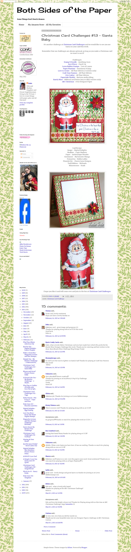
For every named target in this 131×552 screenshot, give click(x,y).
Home (21, 25)
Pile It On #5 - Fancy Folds (30, 472)
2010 (23, 490)
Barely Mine (58, 80)
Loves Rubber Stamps (70, 66)
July (24, 326)
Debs (47, 324)
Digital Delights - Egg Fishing (29, 409)
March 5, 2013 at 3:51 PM (54, 507)
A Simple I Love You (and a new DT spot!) (30, 460)
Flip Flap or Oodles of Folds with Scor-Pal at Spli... (30, 387)
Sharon (48, 456)
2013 (23, 309)
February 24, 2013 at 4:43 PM (55, 352)
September (27, 320)
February (26, 340)
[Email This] (66, 296)
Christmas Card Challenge (55, 299)
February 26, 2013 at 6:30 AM (55, 477)
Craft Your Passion (70, 73)
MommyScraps (51, 358)
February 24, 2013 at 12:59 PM (56, 336)
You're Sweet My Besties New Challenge (29, 428)
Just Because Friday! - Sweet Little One (30, 445)
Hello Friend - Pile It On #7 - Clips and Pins (29, 399)
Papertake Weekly (68, 77)
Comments (26, 157)
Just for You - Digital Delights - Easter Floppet (30, 348)
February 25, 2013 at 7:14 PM (55, 464)
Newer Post (46, 531)
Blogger (84, 547)
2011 (23, 487)
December (27, 312)
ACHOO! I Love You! (30, 456)
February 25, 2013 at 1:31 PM (55, 424)
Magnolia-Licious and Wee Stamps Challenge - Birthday (29, 421)
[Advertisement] (25, 273)
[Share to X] (69, 296)
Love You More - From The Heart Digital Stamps (29, 414)
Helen (48, 484)
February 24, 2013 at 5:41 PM (55, 387)
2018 (23, 296)
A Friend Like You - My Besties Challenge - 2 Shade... (30, 380)
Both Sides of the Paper (64, 10)
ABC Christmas (68, 82)
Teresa (48, 311)
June (25, 328)
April (25, 334)
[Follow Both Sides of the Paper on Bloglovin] (25, 138)
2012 (23, 484)
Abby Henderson (25, 244)
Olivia (48, 393)
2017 (23, 298)
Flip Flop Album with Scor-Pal (29, 343)
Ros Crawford (50, 431)
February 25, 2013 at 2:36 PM (55, 436)
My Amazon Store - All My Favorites (44, 25)
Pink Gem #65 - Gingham (28, 476)
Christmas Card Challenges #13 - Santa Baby (29, 366)
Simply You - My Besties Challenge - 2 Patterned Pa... (30, 360)
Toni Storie (24, 252)
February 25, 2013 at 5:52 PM (55, 450)
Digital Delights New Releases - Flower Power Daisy (29, 451)
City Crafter (70, 75)
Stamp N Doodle (70, 62)
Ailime (69, 547)
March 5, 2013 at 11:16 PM (54, 523)
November (27, 315)
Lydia (47, 470)
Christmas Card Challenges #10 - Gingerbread (29, 466)
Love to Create (63, 71)
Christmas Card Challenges (74, 45)
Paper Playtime (69, 69)
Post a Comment (49, 527)
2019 (23, 293)
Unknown (49, 374)
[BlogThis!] (68, 296)
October (26, 317)
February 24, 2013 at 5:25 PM (55, 367)
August (26, 323)
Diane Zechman (25, 246)
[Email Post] (63, 296)
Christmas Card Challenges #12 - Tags (29, 393)
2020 (24, 290)
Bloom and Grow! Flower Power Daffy (29, 373)
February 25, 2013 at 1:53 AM (55, 411)
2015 (23, 304)
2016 (23, 301)
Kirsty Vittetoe (51, 405)
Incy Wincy (72, 64)
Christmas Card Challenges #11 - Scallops (29, 435)
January (26, 481)
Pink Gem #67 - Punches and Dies (30, 405)
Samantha (69, 504)
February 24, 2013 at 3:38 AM (55, 318)
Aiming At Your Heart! (28, 440)
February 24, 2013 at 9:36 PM (55, 399)
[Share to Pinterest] (73, 296)
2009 (24, 493)
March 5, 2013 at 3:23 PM (54, 493)
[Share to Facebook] (71, 296)
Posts (24, 154)
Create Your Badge (24, 225)
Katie (30, 83)
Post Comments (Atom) (59, 534)
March (26, 337)
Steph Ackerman (26, 250)
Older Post (108, 531)
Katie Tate (22, 197)
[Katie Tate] (25, 223)
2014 (23, 307)
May (25, 331)
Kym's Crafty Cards (52, 342)
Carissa (48, 513)
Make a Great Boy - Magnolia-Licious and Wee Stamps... (30, 354)
